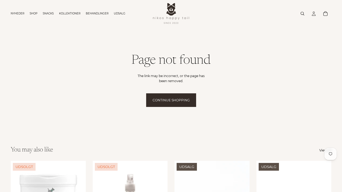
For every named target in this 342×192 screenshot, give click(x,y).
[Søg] (302, 13)
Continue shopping (171, 100)
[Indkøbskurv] (325, 13)
